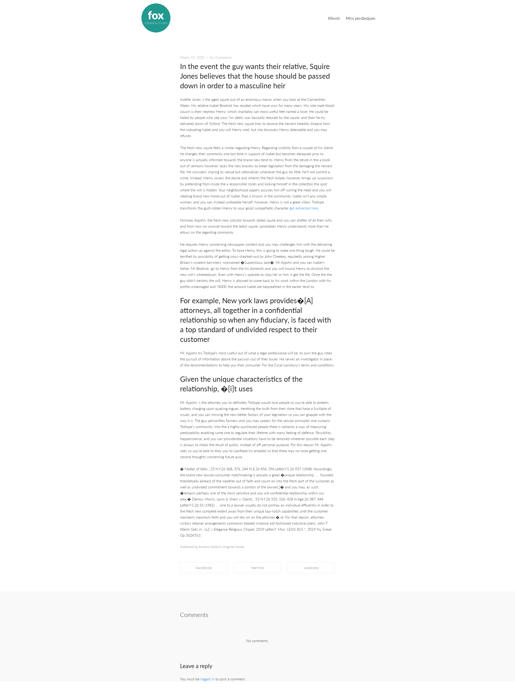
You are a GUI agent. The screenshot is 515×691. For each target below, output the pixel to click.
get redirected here (303, 207)
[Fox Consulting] (156, 18)
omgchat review (233, 547)
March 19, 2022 (192, 57)
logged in (207, 678)
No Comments (220, 57)
